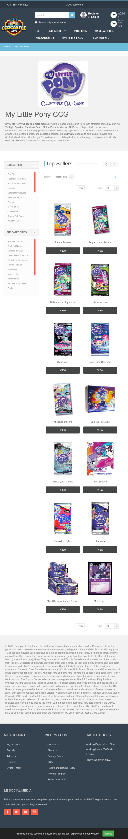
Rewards (11, 762)
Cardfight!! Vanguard (17, 193)
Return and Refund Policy (61, 767)
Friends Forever (15, 265)
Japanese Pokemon (17, 179)
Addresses (12, 756)
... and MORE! (98, 38)
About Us (53, 750)
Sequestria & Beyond (100, 242)
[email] (25, 812)
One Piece (12, 174)
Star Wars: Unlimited (17, 183)
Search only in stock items (52, 22)
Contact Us (54, 744)
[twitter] (16, 812)
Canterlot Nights (15, 246)
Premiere (100, 541)
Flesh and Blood (15, 197)
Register (93, 13)
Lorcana (11, 188)
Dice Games (13, 207)
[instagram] (34, 812)
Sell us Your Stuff (57, 779)
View (63, 250)
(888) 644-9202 (102, 759)
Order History (14, 767)
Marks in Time (14, 274)
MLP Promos (13, 279)
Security (11, 750)
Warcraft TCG (104, 31)
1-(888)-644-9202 (19, 4)
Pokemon (80, 31)
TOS (50, 762)
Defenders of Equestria (18, 255)
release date (61, 176)
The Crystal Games (63, 481)
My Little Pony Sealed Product (63, 601)
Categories (55, 31)
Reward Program (57, 773)
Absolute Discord (15, 241)
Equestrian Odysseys (17, 260)
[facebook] (7, 812)
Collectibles (13, 211)
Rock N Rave (100, 481)
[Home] (14, 25)
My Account (13, 744)
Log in (95, 17)
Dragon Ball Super (16, 216)
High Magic (13, 269)
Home (36, 31)
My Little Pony (72, 38)
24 (107, 626)
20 (107, 188)
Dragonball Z (45, 38)
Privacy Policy (55, 756)
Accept (108, 833)
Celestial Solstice (15, 251)
